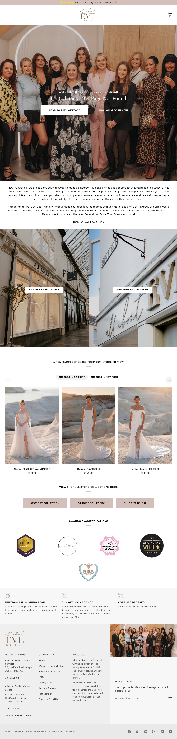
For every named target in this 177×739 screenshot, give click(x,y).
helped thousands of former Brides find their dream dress (106, 199)
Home (42, 660)
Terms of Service (47, 688)
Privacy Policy (45, 682)
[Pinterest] (145, 731)
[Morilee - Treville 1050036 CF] (145, 425)
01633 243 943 (12, 677)
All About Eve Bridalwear (25, 731)
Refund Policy (45, 693)
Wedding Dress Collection (51, 665)
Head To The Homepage (65, 110)
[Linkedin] (162, 731)
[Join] (169, 697)
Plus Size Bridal (135, 503)
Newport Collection (44, 503)
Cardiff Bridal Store (44, 289)
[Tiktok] (137, 731)
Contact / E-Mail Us (48, 699)
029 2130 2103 (12, 708)
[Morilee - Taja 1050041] (88, 425)
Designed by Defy (64, 731)
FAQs (41, 676)
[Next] (169, 380)
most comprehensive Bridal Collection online (90, 210)
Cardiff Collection (92, 503)
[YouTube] (170, 731)
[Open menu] (10, 15)
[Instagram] (153, 731)
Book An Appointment (113, 110)
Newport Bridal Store (133, 289)
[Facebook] (129, 731)
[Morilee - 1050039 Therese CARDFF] (32, 425)
